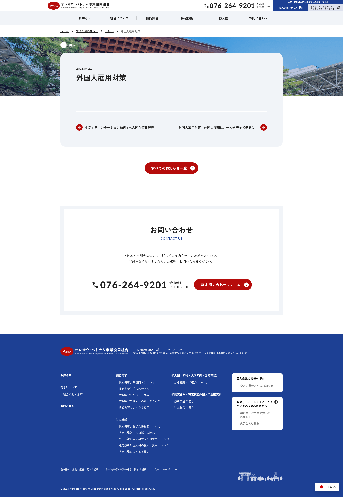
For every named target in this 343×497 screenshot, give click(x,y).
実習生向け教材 (249, 423)
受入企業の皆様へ (288, 7)
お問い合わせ (258, 18)
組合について (119, 18)
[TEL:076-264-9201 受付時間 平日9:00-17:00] (140, 285)
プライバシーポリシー (165, 469)
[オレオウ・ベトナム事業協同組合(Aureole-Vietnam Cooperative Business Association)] (79, 6)
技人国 (223, 18)
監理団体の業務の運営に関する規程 (79, 469)
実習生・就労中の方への (255, 415)
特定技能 (121, 419)
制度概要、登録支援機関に (139, 426)
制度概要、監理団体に (137, 382)
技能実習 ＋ (154, 18)
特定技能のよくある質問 (134, 452)
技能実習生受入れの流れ (134, 389)
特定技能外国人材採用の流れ (137, 433)
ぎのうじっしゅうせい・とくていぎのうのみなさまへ (323, 7)
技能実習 (121, 375)
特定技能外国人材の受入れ (144, 445)
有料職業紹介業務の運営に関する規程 (126, 469)
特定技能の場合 (184, 407)
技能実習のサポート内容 (134, 395)
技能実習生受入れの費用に (139, 401)
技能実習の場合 (184, 401)
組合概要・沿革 (73, 394)
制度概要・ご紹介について (191, 382)
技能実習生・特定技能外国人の (197, 394)
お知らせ (84, 18)
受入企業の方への (256, 386)
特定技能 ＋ (189, 18)
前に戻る (98, 45)
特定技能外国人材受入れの (144, 439)
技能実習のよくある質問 (134, 407)
